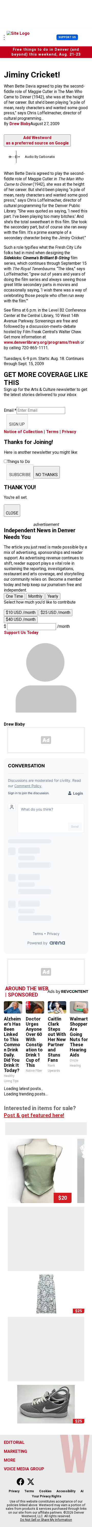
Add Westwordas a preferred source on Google (37, 140)
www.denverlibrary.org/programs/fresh (41, 342)
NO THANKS (47, 474)
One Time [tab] (14, 596)
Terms (52, 431)
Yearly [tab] (53, 596)
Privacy (69, 431)
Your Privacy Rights (46, 1496)
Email (10, 410)
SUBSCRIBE (20, 474)
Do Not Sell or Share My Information (46, 1520)
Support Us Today (21, 632)
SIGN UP (17, 424)
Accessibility (65, 1491)
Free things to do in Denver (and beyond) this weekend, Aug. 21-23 (46, 52)
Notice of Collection (23, 431)
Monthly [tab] (35, 596)
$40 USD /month (21, 619)
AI (82, 1491)
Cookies (45, 1491)
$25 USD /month (55, 612)
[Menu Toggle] (4, 37)
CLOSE (12, 513)
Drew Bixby (19, 123)
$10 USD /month (21, 612)
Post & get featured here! (34, 1115)
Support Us (67, 37)
